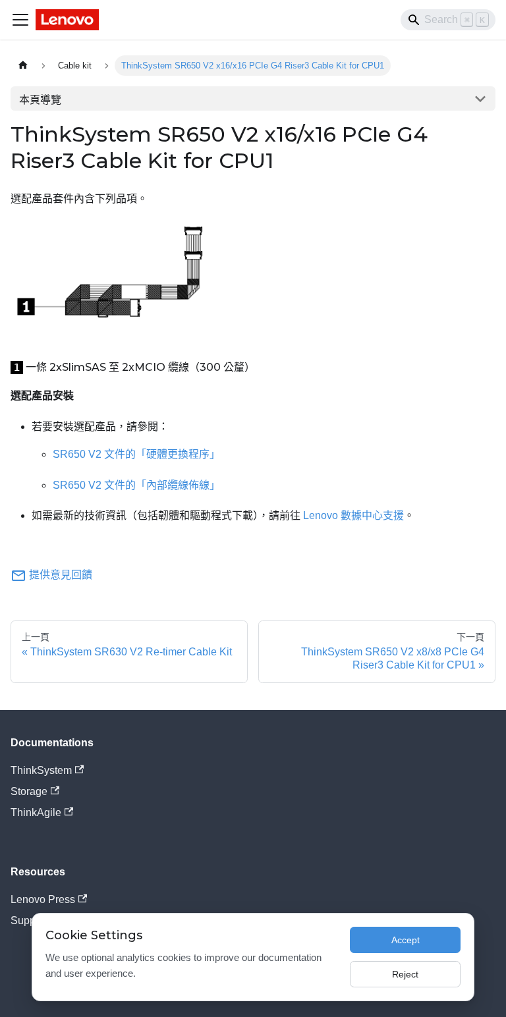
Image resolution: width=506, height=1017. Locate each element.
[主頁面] (23, 65)
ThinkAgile (36, 812)
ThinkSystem (41, 770)
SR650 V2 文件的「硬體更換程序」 (136, 454)
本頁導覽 (40, 99)
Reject (405, 974)
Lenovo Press (43, 899)
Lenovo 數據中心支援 (353, 515)
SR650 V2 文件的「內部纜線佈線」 (136, 485)
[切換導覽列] (20, 20)
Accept (405, 940)
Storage (29, 791)
